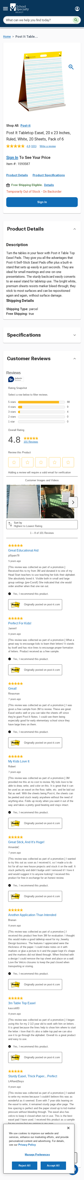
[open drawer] (5, 8)
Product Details (17, 175)
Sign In (12, 157)
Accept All (53, 1165)
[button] (77, 8)
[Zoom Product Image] (71, 67)
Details (49, 185)
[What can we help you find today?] (76, 20)
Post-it (25, 125)
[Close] (68, 1128)
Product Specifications (49, 175)
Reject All (24, 1165)
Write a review (48, 146)
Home (7, 36)
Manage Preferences (37, 1154)
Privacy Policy (27, 1144)
